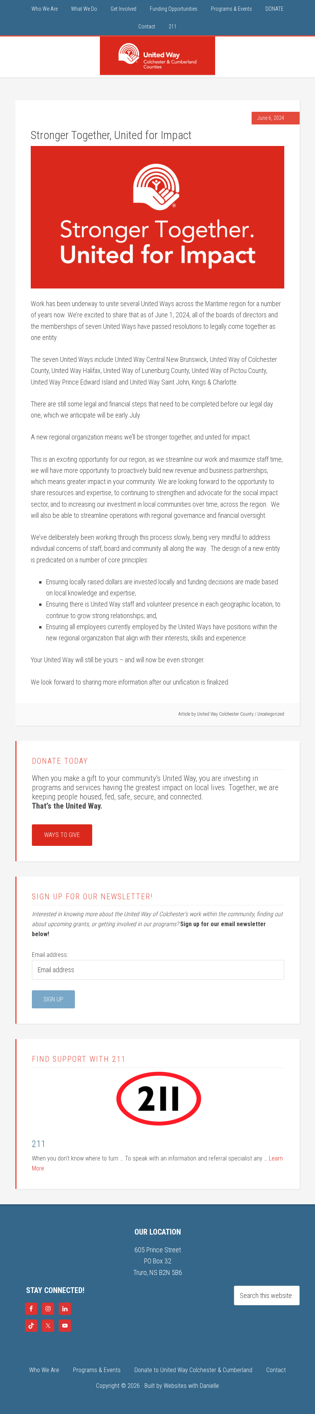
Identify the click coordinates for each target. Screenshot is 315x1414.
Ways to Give (62, 835)
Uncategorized (270, 714)
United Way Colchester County (157, 55)
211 (39, 1144)
